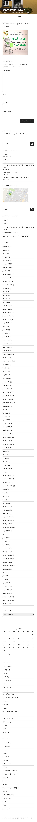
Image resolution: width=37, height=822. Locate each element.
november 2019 (7, 520)
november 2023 (7, 354)
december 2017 (7, 597)
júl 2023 (5, 368)
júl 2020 (5, 493)
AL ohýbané (6, 670)
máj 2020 (5, 500)
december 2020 (7, 475)
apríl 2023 (6, 378)
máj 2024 (5, 333)
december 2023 (7, 350)
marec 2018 (6, 586)
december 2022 (7, 392)
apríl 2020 (6, 503)
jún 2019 (5, 538)
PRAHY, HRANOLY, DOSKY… (11, 172)
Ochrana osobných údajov (10, 711)
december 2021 (7, 434)
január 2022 (6, 430)
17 (4, 644)
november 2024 (7, 316)
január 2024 (6, 347)
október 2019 (7, 524)
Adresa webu (7, 111)
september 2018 (8, 565)
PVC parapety (7, 722)
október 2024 (7, 319)
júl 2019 (5, 534)
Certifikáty (6, 677)
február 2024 (7, 344)
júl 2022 (5, 409)
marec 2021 (6, 465)
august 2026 (6, 246)
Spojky (5, 725)
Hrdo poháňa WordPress (25, 818)
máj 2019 (5, 541)
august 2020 (6, 489)
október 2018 (7, 562)
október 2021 (7, 441)
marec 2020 (6, 506)
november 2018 (7, 558)
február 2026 (7, 267)
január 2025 (6, 309)
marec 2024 (6, 340)
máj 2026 (5, 257)
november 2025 (7, 278)
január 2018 (6, 593)
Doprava (5, 684)
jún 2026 (5, 253)
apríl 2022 (6, 420)
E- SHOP (5, 691)
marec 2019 (6, 548)
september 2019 (8, 527)
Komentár (6, 70)
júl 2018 (5, 572)
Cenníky (5, 673)
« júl (9, 654)
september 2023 (8, 361)
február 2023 (7, 385)
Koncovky (6, 701)
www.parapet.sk (14, 10)
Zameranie (6, 732)
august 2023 (6, 364)
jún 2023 (5, 371)
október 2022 (7, 399)
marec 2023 (6, 382)
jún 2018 (5, 576)
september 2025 (8, 285)
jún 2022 (5, 413)
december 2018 (7, 555)
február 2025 (7, 305)
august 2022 (6, 406)
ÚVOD (4, 729)
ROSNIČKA (6, 160)
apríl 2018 (6, 583)
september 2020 (8, 486)
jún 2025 (5, 295)
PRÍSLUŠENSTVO (8, 718)
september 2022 (8, 402)
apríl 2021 (6, 461)
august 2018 (6, 569)
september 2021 (8, 444)
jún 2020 (5, 496)
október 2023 (7, 357)
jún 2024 (5, 330)
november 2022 (7, 396)
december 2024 (7, 312)
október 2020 (7, 482)
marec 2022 (6, 423)
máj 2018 (5, 579)
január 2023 (6, 389)
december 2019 (7, 517)
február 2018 (6, 590)
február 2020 (7, 510)
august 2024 (6, 323)
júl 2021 (5, 451)
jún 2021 (5, 454)
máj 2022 (5, 416)
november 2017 (7, 600)
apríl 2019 (6, 545)
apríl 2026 (6, 260)
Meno (5, 94)
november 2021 (7, 437)
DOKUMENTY (7, 680)
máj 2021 (5, 458)
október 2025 (7, 281)
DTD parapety (7, 687)
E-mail (5, 103)
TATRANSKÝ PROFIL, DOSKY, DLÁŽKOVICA (16, 177)
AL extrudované (7, 666)
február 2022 (7, 427)
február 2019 (6, 551)
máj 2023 (5, 375)
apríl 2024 (6, 337)
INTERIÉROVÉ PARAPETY (10, 697)
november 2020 (7, 479)
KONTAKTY (6, 704)
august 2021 (6, 448)
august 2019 (6, 531)
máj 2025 (5, 298)
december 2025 (7, 274)
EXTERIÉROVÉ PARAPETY (10, 694)
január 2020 (6, 513)
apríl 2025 (6, 302)
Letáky (5, 708)
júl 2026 (5, 250)
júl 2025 (5, 291)
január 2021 (6, 472)
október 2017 (7, 604)
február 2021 (6, 468)
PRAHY (5, 155)
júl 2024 (5, 326)
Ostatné (5, 715)
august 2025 (6, 288)
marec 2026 (6, 264)
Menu (19, 16)
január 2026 (6, 271)
